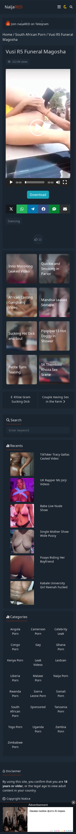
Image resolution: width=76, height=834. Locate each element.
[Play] (11, 182)
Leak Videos (38, 662)
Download (38, 194)
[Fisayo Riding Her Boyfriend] (22, 567)
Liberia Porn (15, 678)
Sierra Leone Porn (38, 693)
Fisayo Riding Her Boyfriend (52, 559)
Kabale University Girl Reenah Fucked (54, 585)
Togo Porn (15, 727)
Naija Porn (60, 676)
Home (7, 34)
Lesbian (60, 660)
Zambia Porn (61, 729)
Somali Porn (61, 693)
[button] (38, 127)
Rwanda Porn (15, 693)
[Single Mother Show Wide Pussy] (22, 541)
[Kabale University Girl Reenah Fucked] (22, 593)
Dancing (14, 221)
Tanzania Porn (60, 709)
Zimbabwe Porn (15, 744)
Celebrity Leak (60, 631)
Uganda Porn (38, 729)
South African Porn (30, 34)
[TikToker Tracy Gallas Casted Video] (22, 464)
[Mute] (58, 182)
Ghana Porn (60, 647)
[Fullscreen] (65, 182)
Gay (38, 645)
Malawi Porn (38, 678)
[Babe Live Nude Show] (22, 516)
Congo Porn (15, 647)
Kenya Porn (15, 660)
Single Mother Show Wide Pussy (54, 534)
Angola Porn (15, 631)
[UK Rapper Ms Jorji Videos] (22, 490)
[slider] (34, 182)
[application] (38, 127)
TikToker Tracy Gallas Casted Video (54, 456)
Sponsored (38, 707)
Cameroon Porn (38, 631)
